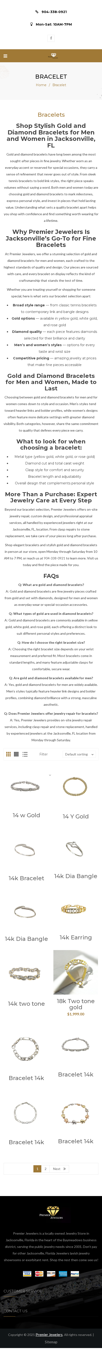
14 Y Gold (76, 816)
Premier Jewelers (49, 1334)
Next (56, 1169)
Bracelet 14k (26, 1078)
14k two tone (26, 1003)
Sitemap (51, 1342)
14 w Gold (26, 815)
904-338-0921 (54, 558)
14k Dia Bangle (75, 876)
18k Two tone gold (76, 1004)
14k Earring (76, 937)
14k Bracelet (26, 878)
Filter (43, 754)
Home (41, 85)
